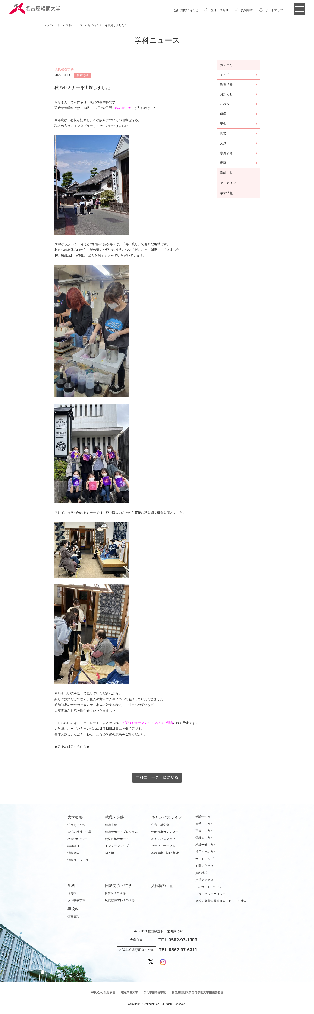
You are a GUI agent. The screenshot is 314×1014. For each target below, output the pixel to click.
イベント (226, 104)
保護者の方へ (204, 837)
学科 (71, 885)
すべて (225, 74)
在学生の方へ (204, 823)
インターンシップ (117, 846)
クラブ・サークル (163, 846)
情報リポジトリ (77, 860)
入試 (223, 143)
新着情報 (226, 84)
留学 (223, 114)
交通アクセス (220, 10)
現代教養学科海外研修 (120, 900)
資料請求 (247, 10)
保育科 (71, 893)
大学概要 (75, 817)
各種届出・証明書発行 (166, 853)
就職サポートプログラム (121, 832)
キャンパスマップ (163, 839)
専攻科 (73, 909)
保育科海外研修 (115, 893)
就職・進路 (114, 817)
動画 (223, 163)
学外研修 (226, 153)
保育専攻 (73, 916)
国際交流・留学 (118, 885)
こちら (75, 746)
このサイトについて (208, 887)
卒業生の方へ (204, 830)
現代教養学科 (76, 900)
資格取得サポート (117, 839)
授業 (223, 133)
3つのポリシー (77, 839)
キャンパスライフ (166, 817)
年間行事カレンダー (164, 832)
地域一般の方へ (205, 844)
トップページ (52, 25)
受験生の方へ (204, 816)
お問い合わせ (189, 10)
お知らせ (226, 94)
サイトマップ (274, 10)
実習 (223, 123)
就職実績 (111, 825)
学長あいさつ (76, 825)
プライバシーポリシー (210, 894)
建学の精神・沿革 (79, 832)
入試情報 (159, 885)
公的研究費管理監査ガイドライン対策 (220, 901)
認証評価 (73, 846)
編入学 (109, 853)
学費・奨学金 (160, 825)
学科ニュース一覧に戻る (157, 777)
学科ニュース (74, 25)
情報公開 (73, 853)
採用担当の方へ (205, 851)
